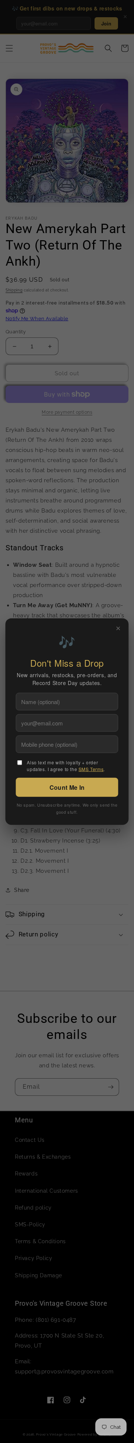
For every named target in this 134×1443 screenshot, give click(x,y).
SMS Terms (91, 768)
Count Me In (67, 787)
